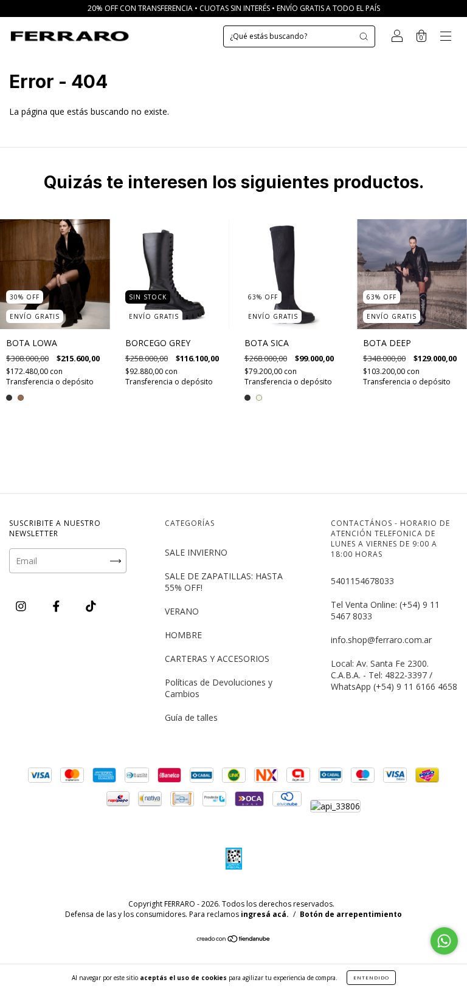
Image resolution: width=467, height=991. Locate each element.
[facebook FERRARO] (57, 605)
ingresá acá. (265, 914)
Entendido (371, 977)
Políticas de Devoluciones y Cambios (218, 688)
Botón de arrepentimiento (351, 914)
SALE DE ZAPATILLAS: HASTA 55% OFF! (224, 581)
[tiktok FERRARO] (91, 605)
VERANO (182, 611)
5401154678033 (362, 581)
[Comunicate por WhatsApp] (444, 941)
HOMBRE (183, 635)
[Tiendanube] (234, 939)
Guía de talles (191, 717)
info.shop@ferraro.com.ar (381, 639)
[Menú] (446, 37)
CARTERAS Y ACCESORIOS (217, 658)
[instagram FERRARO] (22, 605)
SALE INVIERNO (196, 552)
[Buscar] (363, 36)
